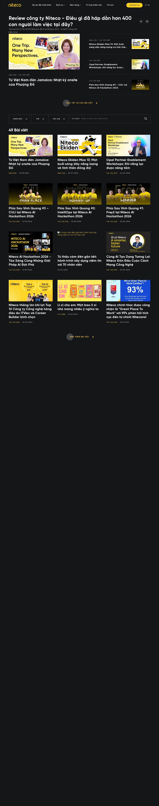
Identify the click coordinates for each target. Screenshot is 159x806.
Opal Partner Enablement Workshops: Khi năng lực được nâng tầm (105, 66)
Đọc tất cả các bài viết (79, 103)
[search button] (146, 118)
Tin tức (110, 5)
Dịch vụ (59, 5)
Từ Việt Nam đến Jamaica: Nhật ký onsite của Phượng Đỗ (43, 82)
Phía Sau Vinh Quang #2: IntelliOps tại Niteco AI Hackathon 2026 (76, 212)
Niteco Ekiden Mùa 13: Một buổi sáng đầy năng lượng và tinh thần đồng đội (107, 46)
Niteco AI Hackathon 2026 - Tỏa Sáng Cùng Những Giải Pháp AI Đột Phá (30, 260)
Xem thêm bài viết (79, 337)
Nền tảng (74, 5)
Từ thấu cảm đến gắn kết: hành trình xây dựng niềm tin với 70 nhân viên (79, 260)
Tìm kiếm (76, 119)
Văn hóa (13, 173)
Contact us (134, 5)
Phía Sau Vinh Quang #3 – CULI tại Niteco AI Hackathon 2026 (108, 86)
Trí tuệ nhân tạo (94, 5)
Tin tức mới (112, 173)
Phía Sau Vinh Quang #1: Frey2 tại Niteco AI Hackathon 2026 (125, 212)
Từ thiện (61, 314)
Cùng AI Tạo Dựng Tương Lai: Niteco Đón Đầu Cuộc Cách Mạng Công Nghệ (128, 260)
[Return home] (15, 5)
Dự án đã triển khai (41, 5)
